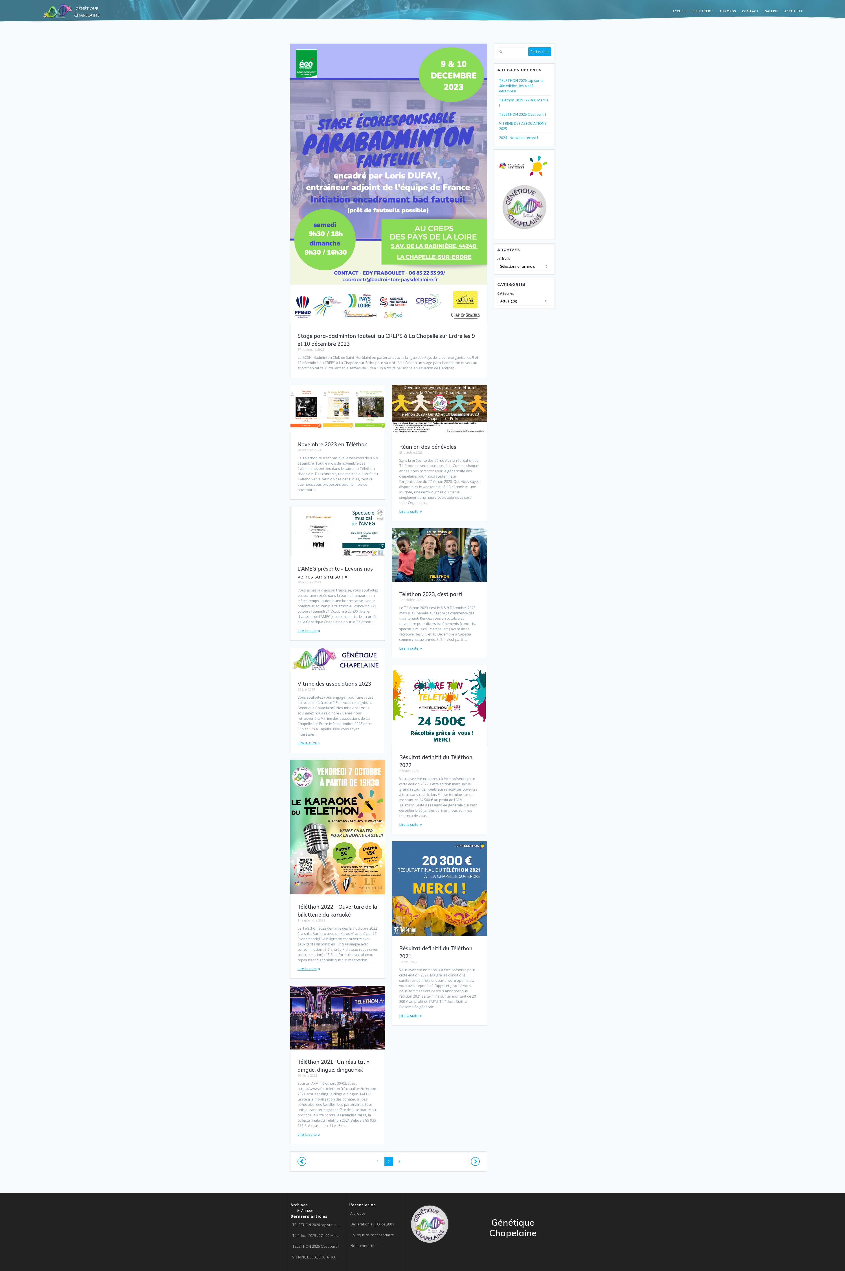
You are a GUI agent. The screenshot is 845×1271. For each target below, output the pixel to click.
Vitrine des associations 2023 (334, 683)
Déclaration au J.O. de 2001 (372, 1224)
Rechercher (539, 51)
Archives (503, 258)
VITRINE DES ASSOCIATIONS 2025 (316, 1257)
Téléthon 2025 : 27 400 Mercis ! (316, 1235)
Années (307, 1210)
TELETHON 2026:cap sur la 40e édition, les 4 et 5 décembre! (521, 85)
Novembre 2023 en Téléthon (333, 444)
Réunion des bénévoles (427, 446)
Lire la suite (408, 511)
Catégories (505, 293)
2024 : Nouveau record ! (518, 137)
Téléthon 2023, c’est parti (430, 594)
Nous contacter (363, 1245)
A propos (358, 1213)
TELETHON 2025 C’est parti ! (522, 114)
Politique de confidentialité (372, 1235)
